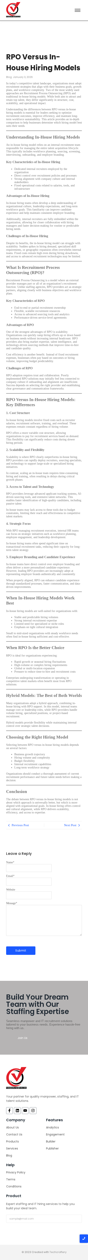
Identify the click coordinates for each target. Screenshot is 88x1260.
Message (11, 903)
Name (10, 862)
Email (10, 876)
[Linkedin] (17, 1110)
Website (10, 889)
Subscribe (19, 1229)
